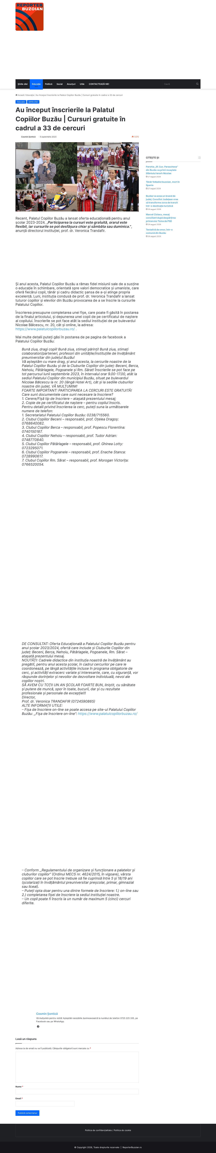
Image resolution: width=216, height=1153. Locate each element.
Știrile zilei (23, 84)
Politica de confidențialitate (98, 1130)
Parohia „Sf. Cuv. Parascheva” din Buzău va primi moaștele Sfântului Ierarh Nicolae (162, 170)
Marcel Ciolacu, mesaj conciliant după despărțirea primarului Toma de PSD (161, 217)
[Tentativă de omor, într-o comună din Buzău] (192, 234)
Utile (82, 84)
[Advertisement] (108, 55)
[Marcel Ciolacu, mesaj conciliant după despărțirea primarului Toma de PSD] (192, 219)
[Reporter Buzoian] (29, 17)
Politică (48, 84)
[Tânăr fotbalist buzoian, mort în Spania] (192, 186)
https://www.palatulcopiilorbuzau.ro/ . (46, 329)
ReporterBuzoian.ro (132, 1147)
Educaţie (36, 84)
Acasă (20, 95)
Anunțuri (71, 84)
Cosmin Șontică (28, 137)
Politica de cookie (122, 1130)
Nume (19, 1086)
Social (59, 84)
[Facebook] (38, 1027)
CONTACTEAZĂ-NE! (99, 84)
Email (19, 1098)
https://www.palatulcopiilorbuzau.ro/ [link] (107, 714)
